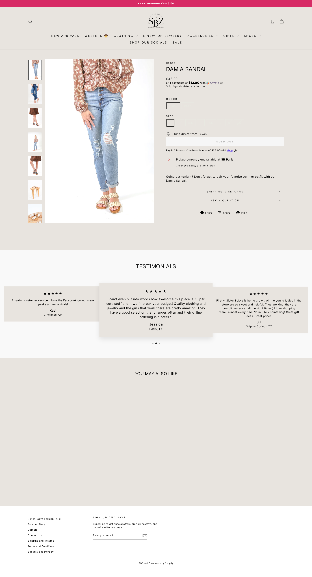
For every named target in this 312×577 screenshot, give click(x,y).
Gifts (229, 36)
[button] (225, 83)
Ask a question (225, 200)
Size (170, 116)
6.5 (211, 123)
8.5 (190, 123)
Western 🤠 (96, 36)
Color (171, 99)
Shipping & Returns (225, 191)
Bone (187, 106)
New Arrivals (65, 36)
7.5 (239, 123)
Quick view (58, 472)
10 (179, 123)
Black (173, 106)
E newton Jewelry (162, 36)
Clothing (124, 36)
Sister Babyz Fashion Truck (44, 518)
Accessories (201, 36)
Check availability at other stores (195, 165)
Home (169, 62)
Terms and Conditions (41, 546)
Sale (177, 42)
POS (141, 563)
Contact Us (35, 535)
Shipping (171, 86)
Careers (33, 529)
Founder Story (36, 524)
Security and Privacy (41, 551)
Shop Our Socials (148, 42)
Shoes (251, 36)
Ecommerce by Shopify (161, 563)
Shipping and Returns (41, 540)
